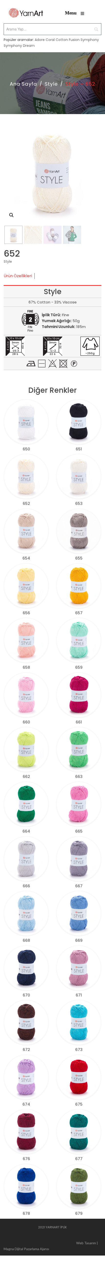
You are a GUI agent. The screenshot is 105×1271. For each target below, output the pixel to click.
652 (26, 503)
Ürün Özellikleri (18, 276)
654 (26, 558)
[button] (11, 215)
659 (79, 667)
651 (79, 449)
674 (26, 1104)
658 (26, 667)
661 (79, 722)
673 (79, 1049)
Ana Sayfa (23, 83)
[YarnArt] (26, 13)
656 (26, 613)
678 (26, 1213)
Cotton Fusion (68, 39)
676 (26, 1159)
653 (79, 503)
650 (26, 449)
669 (79, 940)
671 (79, 995)
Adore (40, 39)
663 (79, 776)
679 (79, 1213)
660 (26, 722)
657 (79, 613)
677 (79, 1159)
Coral (50, 39)
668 (26, 940)
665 (79, 831)
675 (79, 1104)
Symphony (90, 39)
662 (26, 776)
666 (26, 886)
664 (26, 831)
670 (26, 995)
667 (79, 886)
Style (51, 83)
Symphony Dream (19, 45)
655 (79, 558)
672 (26, 1049)
